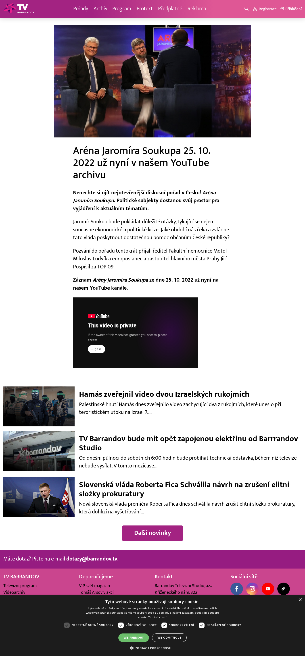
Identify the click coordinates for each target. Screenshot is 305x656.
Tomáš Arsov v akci (96, 592)
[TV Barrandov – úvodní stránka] (19, 9)
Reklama (197, 9)
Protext (145, 9)
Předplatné (170, 9)
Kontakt (164, 577)
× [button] (300, 600)
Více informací (157, 617)
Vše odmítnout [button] (169, 637)
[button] (152, 648)
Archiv (100, 9)
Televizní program (20, 585)
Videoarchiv (14, 592)
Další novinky (152, 533)
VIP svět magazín (94, 585)
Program (121, 9)
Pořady (80, 9)
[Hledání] (247, 9)
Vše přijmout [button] (133, 637)
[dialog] (152, 625)
